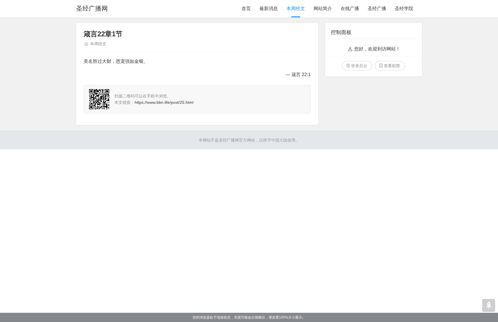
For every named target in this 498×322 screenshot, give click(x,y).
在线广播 (350, 8)
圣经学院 (404, 8)
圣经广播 (377, 8)
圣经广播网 (92, 8)
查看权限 (392, 65)
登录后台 (359, 65)
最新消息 (268, 8)
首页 (246, 8)
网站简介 (323, 8)
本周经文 (295, 8)
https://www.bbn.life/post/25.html (164, 102)
